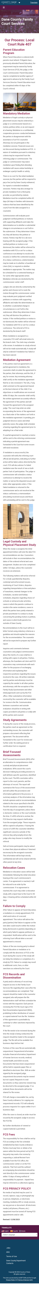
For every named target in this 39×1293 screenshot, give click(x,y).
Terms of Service (23, 1280)
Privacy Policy (10, 1280)
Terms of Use (11, 1256)
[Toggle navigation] (4, 7)
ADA (8, 1252)
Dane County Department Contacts (16, 1262)
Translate (34, 3)
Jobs (8, 1248)
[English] (6, 1231)
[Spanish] (14, 1231)
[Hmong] (23, 1231)
